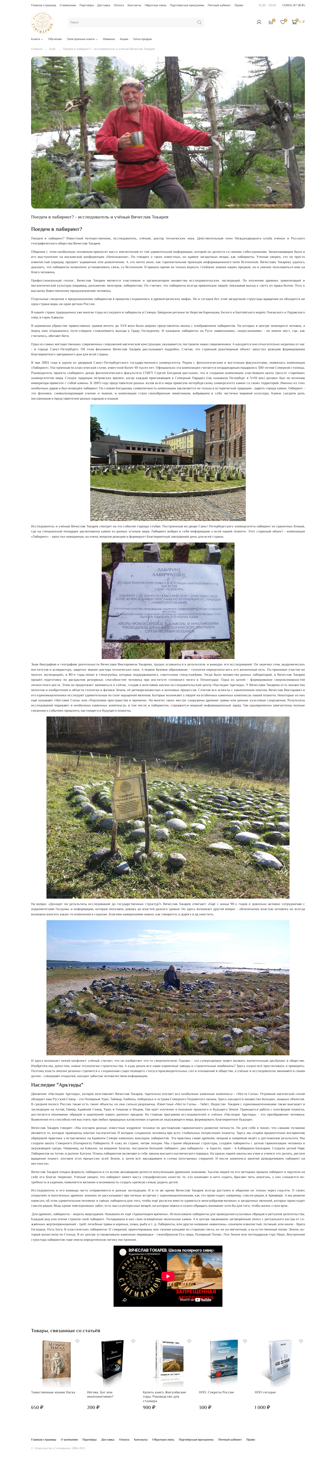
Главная (36, 49)
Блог (52, 49)
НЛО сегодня (265, 1392)
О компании (68, 5)
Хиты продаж (142, 39)
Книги (35, 39)
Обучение (55, 39)
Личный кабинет (219, 5)
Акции (124, 39)
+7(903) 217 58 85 (293, 5)
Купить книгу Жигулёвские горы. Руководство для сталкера (164, 1397)
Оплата (119, 5)
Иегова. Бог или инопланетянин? (100, 1395)
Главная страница (43, 5)
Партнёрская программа (187, 5)
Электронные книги (80, 39)
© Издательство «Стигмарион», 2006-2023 (58, 1448)
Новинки (109, 39)
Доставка (103, 5)
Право (238, 5)
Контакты (134, 5)
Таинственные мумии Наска (53, 1392)
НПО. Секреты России (216, 1392)
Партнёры (87, 5)
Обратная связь (155, 5)
